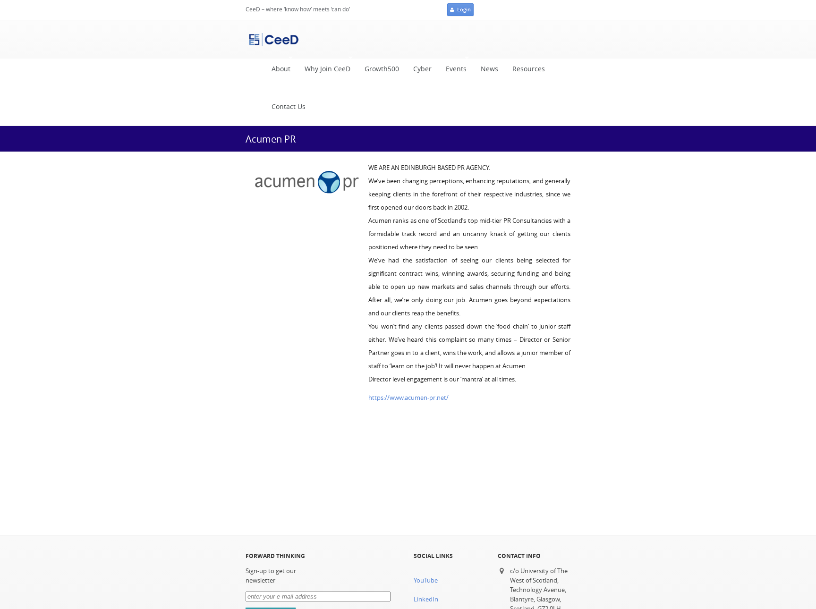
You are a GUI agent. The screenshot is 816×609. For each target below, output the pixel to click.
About (277, 71)
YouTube (426, 580)
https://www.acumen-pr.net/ (408, 398)
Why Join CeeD (324, 71)
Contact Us (289, 106)
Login (464, 9)
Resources (528, 69)
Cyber (422, 69)
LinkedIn (426, 599)
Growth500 (382, 69)
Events (453, 71)
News (489, 69)
